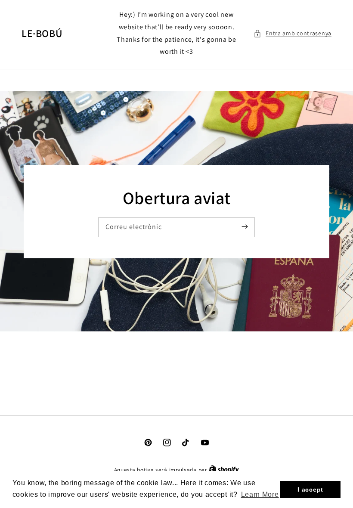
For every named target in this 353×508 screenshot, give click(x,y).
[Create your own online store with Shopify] (224, 470)
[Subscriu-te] (244, 226)
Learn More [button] (260, 494)
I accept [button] (310, 489)
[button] (292, 33)
